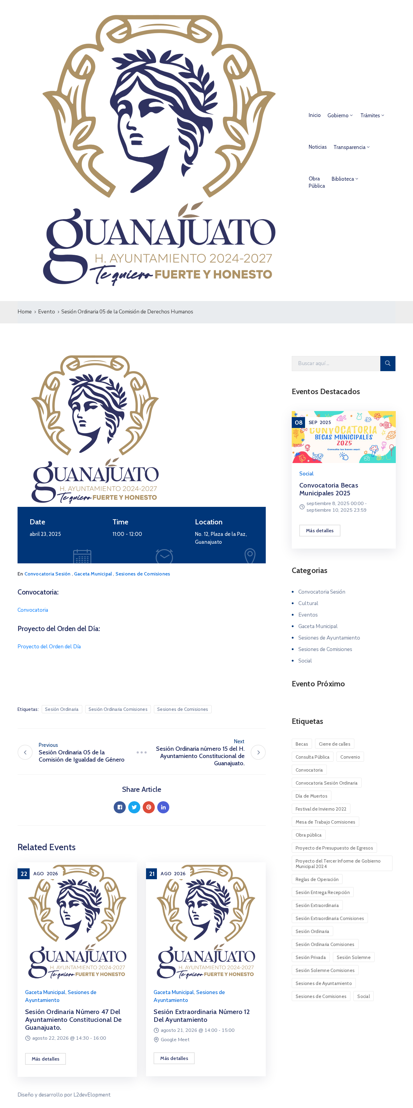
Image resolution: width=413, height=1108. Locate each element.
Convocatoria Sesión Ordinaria (327, 783)
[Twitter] (134, 807)
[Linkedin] (163, 807)
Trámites (370, 115)
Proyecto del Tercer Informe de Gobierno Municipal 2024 (338, 863)
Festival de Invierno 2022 (321, 809)
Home (25, 311)
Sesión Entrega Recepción (323, 892)
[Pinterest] (149, 807)
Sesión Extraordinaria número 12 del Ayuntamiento (202, 1016)
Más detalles (45, 1059)
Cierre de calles (334, 744)
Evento (46, 311)
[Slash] (141, 752)
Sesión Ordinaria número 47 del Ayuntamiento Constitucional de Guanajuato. (73, 1020)
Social (306, 473)
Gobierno (338, 115)
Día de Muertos (311, 796)
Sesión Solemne (354, 957)
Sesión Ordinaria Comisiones (118, 709)
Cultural (308, 603)
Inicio (315, 115)
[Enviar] (387, 363)
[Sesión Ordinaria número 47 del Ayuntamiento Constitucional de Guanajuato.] (77, 921)
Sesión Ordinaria (62, 709)
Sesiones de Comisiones (142, 574)
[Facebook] (120, 807)
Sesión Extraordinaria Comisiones (330, 918)
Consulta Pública (313, 757)
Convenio (350, 757)
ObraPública (317, 182)
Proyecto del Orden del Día (49, 646)
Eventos (308, 614)
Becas (302, 744)
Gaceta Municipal (93, 574)
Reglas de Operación (317, 879)
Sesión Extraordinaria (317, 905)
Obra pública (309, 835)
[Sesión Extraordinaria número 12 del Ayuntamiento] (205, 921)
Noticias (318, 147)
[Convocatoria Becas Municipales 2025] (343, 437)
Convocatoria (33, 610)
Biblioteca (343, 179)
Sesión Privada (311, 957)
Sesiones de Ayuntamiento (329, 637)
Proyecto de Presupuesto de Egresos (334, 848)
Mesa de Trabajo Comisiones (326, 822)
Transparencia (349, 147)
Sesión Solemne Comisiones (325, 970)
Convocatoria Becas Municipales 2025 (328, 489)
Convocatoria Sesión (47, 574)
